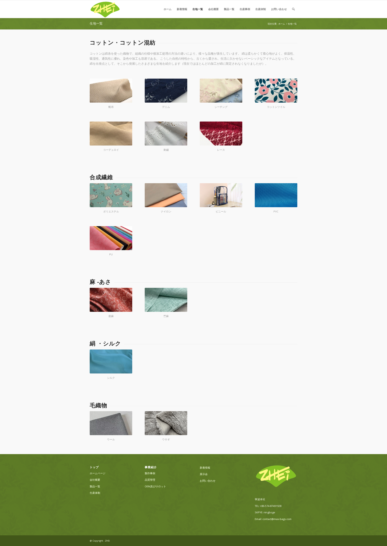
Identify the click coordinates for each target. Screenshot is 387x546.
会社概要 (213, 9)
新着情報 (182, 9)
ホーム (168, 9)
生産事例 (245, 9)
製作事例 (150, 473)
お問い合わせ (279, 9)
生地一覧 (197, 9)
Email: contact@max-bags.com (273, 519)
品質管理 (150, 480)
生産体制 (260, 9)
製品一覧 (229, 9)
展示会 (204, 474)
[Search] (293, 9)
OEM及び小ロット (155, 486)
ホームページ (97, 473)
